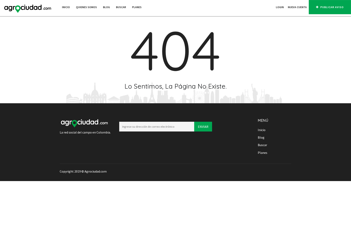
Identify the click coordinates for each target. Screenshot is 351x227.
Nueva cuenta (297, 7)
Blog (106, 7)
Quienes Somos (86, 7)
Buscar (121, 7)
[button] (272, 7)
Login (280, 7)
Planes (137, 7)
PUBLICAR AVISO (332, 7)
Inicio (66, 7)
